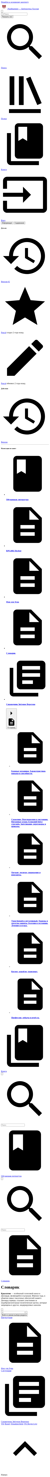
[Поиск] (2, 14)
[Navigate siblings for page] (2, 1178)
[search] (25, 15)
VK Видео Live (30, 1424)
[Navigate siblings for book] (2, 1073)
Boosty (7, 1424)
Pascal (3, 332)
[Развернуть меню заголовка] (2, 11)
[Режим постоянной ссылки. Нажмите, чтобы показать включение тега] (2, 1309)
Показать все (7, 17)
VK (2, 1424)
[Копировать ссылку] (26, 1312)
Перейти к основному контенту (15, 2)
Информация (7, 223)
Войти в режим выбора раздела (14, 1315)
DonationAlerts (17, 1424)
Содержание (19, 223)
